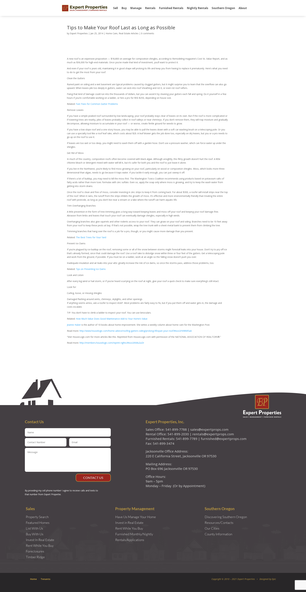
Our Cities (212, 528)
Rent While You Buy (129, 528)
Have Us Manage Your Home (135, 517)
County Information (218, 534)
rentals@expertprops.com (213, 434)
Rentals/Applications (129, 540)
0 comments (147, 33)
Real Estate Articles (128, 33)
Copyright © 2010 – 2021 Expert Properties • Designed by (241, 579)
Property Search (37, 517)
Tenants (45, 579)
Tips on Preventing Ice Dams (91, 269)
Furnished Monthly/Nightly (134, 534)
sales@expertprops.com (209, 429)
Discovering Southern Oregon (226, 517)
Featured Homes (37, 523)
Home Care (111, 33)
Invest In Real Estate (40, 540)
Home (33, 579)
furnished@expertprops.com (223, 438)
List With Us (34, 528)
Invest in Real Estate (129, 523)
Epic (274, 579)
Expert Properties (79, 33)
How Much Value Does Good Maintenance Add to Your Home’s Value (111, 318)
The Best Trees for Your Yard (91, 237)
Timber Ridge (35, 557)
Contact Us (93, 478)
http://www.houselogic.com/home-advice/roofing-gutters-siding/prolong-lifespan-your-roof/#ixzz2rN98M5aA (136, 330)
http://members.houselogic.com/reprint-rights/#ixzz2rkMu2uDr (112, 342)
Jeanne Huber (74, 324)
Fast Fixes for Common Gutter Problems (97, 103)
